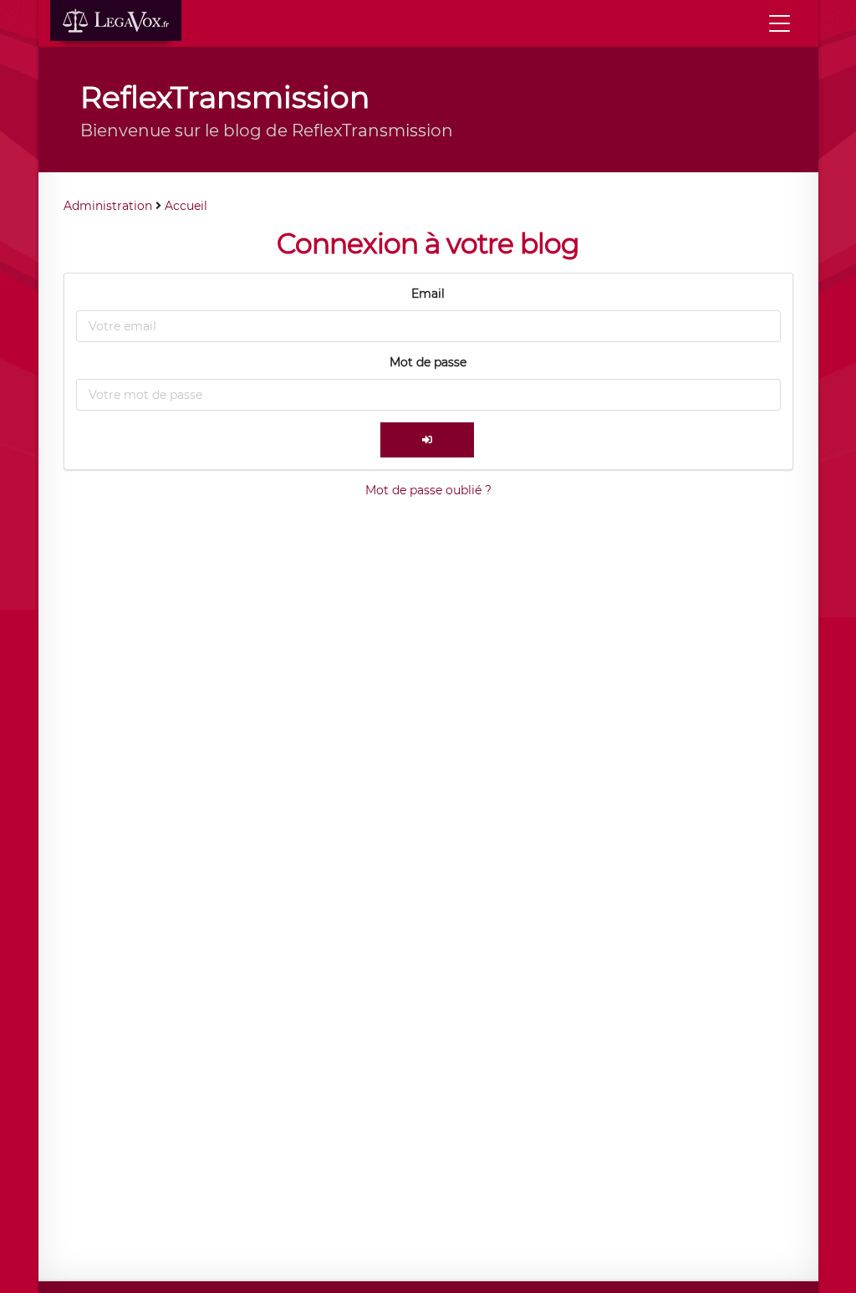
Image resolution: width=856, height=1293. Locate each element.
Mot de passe (428, 362)
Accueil (186, 205)
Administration (108, 205)
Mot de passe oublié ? (428, 490)
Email (428, 293)
